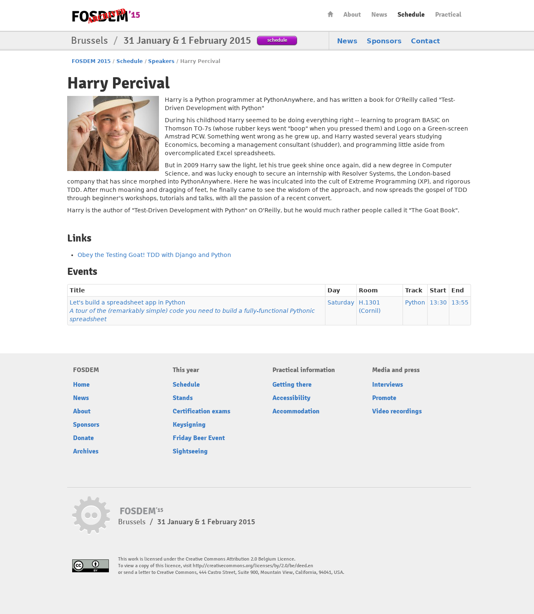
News (379, 14)
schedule (277, 40)
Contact (425, 41)
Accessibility (291, 398)
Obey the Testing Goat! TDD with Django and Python (154, 255)
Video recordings (397, 411)
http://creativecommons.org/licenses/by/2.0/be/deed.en (253, 566)
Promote (384, 398)
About (352, 14)
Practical (448, 14)
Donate (83, 438)
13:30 (438, 302)
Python (415, 302)
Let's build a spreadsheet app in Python (192, 310)
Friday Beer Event (199, 438)
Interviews (387, 384)
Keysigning (189, 424)
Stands (183, 398)
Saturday (340, 302)
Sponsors (384, 41)
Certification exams (201, 411)
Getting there (292, 384)
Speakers (161, 61)
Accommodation (296, 411)
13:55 (460, 302)
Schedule (411, 14)
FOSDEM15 (106, 16)
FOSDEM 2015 (91, 61)
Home (330, 14)
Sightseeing (190, 451)
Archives (85, 451)
